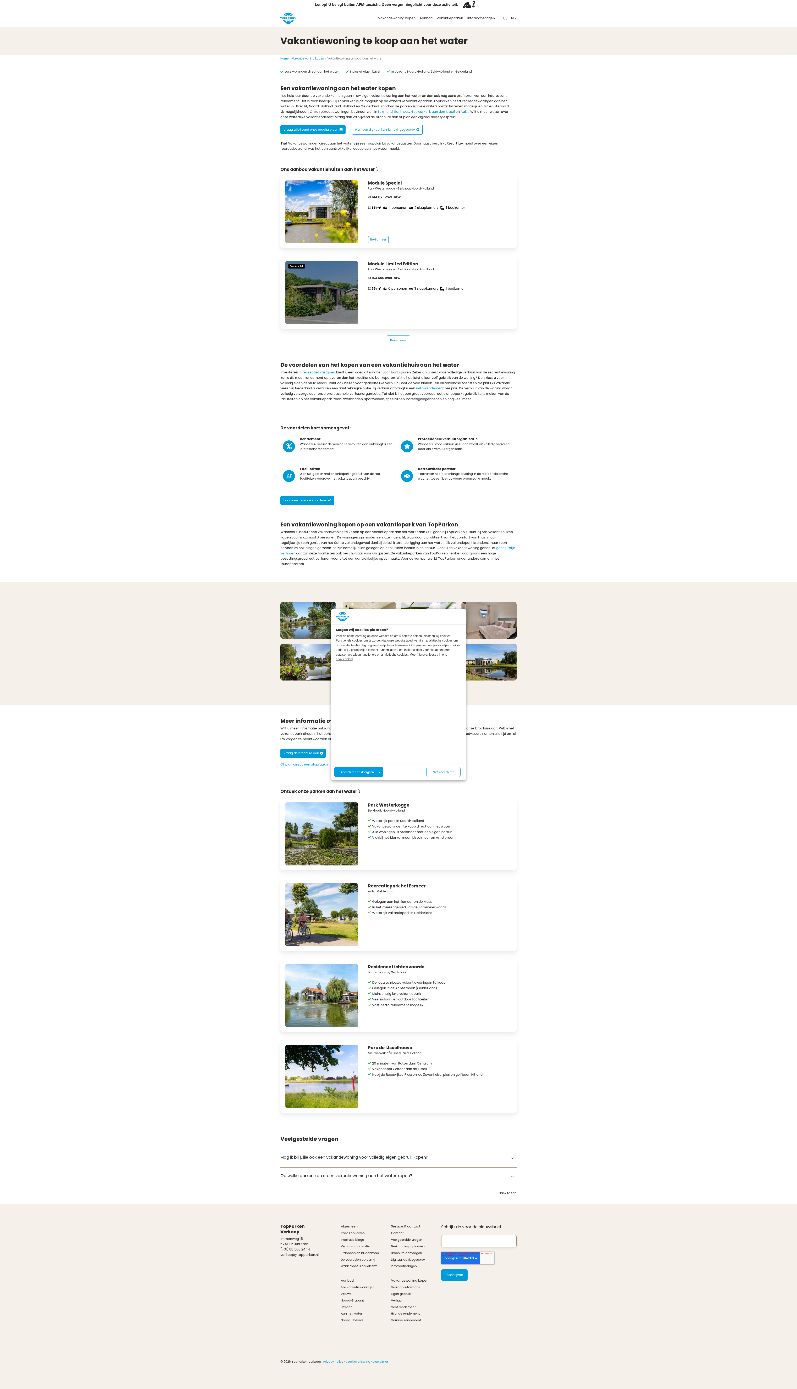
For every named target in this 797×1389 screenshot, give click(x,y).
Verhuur (397, 1300)
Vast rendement (403, 1307)
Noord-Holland (352, 1320)
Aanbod (426, 18)
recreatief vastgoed (318, 372)
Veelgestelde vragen (406, 1240)
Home (284, 59)
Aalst (465, 111)
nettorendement (430, 388)
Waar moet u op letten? (359, 1266)
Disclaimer (380, 1362)
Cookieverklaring (358, 1362)
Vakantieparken (450, 18)
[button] (505, 18)
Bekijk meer (398, 340)
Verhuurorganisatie (355, 1246)
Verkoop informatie (405, 1287)
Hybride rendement (405, 1313)
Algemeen (349, 1226)
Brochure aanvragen (406, 1253)
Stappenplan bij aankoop (360, 1253)
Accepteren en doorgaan (357, 772)
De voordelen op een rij (358, 1260)
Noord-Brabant (352, 1300)
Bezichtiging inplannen (408, 1246)
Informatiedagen (481, 18)
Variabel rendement (406, 1320)
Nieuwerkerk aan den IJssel (433, 111)
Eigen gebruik (401, 1294)
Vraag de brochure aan (301, 753)
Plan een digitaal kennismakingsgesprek (385, 130)
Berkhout (401, 111)
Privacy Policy (333, 1362)
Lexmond (385, 111)
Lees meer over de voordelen (305, 500)
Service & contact (406, 1226)
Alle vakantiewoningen (357, 1287)
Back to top (508, 1193)
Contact (397, 1233)
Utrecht (346, 1307)
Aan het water (351, 1313)
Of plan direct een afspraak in (304, 764)
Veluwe (346, 1294)
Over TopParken (353, 1233)
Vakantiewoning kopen (397, 18)
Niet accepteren (443, 772)
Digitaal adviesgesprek (408, 1260)
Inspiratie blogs (352, 1240)
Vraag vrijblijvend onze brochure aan (311, 130)
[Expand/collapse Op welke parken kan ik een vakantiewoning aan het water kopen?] (512, 1177)
